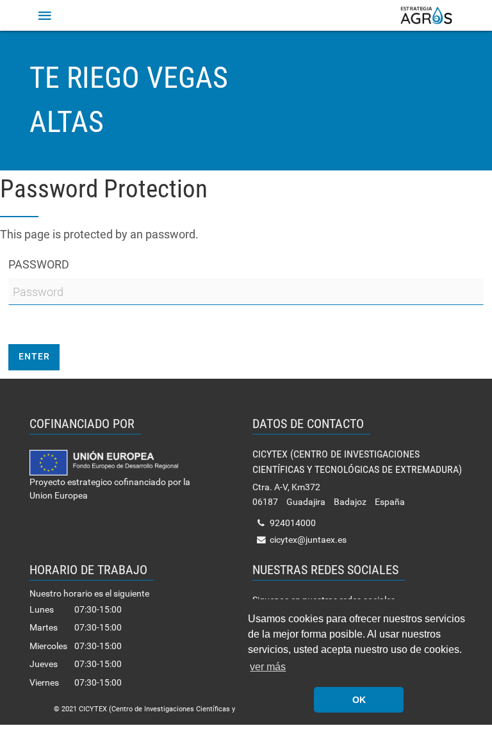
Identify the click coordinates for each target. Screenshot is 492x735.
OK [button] (359, 700)
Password (38, 264)
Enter (34, 356)
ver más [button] (268, 666)
